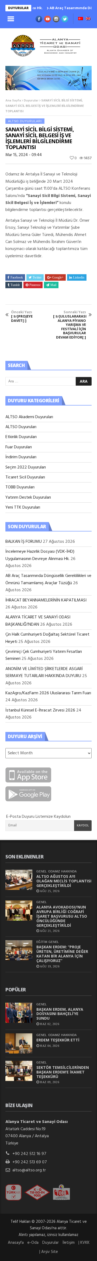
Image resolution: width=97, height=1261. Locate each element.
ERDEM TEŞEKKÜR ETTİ (57, 1039)
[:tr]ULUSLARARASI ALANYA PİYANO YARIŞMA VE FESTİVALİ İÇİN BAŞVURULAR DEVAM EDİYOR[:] (69, 324)
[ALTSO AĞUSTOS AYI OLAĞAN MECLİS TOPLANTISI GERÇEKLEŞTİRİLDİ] (18, 880)
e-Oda (33, 1242)
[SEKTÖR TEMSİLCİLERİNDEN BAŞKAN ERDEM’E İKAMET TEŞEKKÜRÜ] (18, 1071)
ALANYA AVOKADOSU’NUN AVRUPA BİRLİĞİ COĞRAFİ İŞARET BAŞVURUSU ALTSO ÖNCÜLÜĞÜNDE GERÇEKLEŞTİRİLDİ (61, 916)
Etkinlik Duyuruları (21, 437)
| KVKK (83, 1242)
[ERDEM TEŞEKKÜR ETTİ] (18, 1043)
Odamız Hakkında (62, 871)
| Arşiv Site (48, 1252)
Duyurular (31, 100)
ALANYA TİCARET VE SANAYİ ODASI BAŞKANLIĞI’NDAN (37, 621)
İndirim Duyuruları (20, 457)
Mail (53, 285)
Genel (41, 871)
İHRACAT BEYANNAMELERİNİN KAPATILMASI (45, 600)
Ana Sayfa (13, 100)
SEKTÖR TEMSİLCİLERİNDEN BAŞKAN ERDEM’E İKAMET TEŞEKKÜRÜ (62, 1072)
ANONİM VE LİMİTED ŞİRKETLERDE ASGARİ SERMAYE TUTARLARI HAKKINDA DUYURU (44, 672)
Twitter (37, 277)
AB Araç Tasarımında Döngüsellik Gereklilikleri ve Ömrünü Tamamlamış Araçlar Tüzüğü (48, 579)
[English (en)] (88, 19)
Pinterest (34, 285)
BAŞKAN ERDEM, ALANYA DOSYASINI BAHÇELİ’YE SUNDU (59, 1014)
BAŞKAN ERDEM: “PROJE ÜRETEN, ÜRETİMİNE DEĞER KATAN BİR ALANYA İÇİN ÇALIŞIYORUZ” (62, 953)
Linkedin (78, 277)
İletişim (69, 1242)
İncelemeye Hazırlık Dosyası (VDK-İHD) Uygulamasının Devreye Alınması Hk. (39, 555)
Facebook (17, 277)
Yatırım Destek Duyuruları (28, 497)
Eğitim (41, 941)
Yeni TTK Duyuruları (22, 507)
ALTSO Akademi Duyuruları (29, 417)
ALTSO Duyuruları (25, 121)
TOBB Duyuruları (19, 487)
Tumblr (15, 285)
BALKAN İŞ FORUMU (23, 541)
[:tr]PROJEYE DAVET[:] (22, 316)
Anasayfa (16, 1242)
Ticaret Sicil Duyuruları (25, 477)
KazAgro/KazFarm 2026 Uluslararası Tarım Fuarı (48, 693)
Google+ (58, 277)
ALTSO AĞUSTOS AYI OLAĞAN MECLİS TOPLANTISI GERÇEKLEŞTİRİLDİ (63, 881)
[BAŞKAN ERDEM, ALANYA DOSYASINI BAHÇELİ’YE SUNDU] (18, 1013)
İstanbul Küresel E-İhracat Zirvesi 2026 (40, 710)
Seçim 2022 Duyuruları (25, 467)
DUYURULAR (18, 8)
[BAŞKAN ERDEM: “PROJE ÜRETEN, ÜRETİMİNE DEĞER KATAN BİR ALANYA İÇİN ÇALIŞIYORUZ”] (18, 950)
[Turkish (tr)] (80, 19)
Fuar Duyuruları (18, 447)
